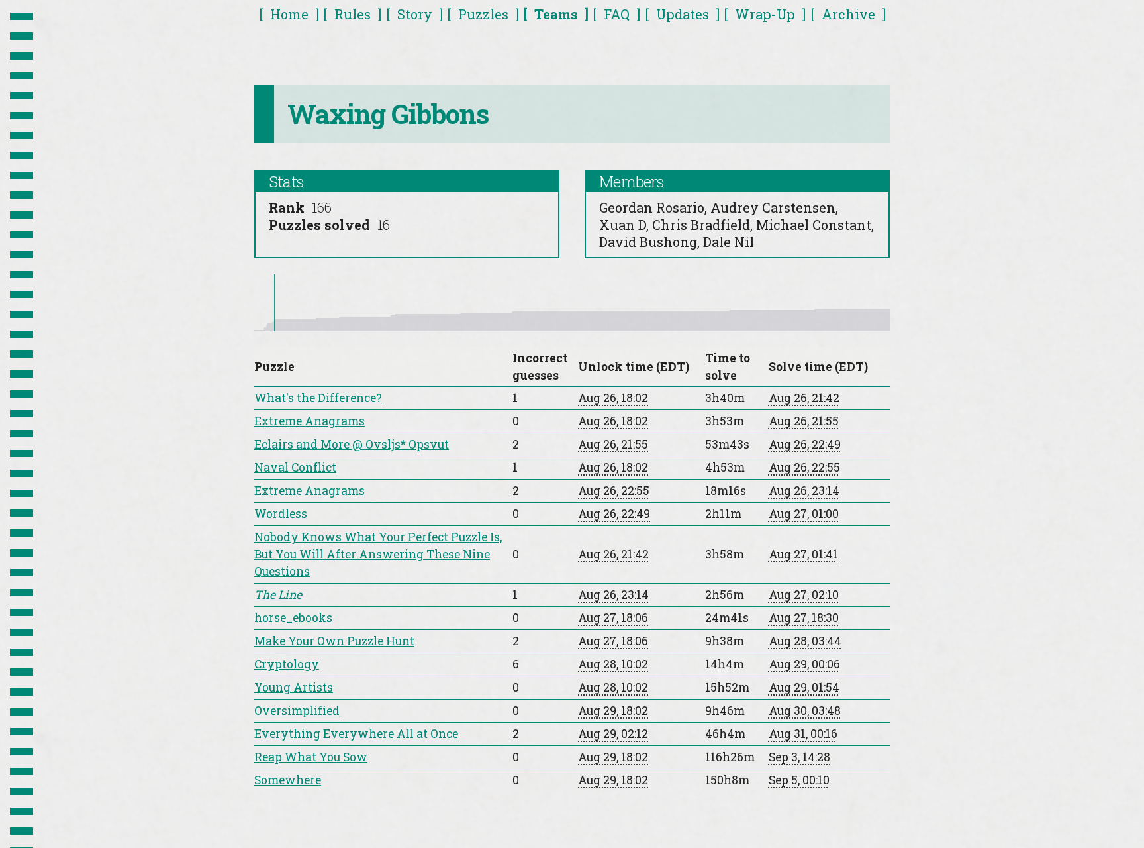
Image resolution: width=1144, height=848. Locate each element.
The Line (278, 594)
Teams (556, 14)
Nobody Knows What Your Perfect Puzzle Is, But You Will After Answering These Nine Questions (378, 554)
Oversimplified (297, 710)
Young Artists (293, 687)
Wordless (280, 513)
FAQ (617, 14)
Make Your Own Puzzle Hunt (334, 641)
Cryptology (286, 664)
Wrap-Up (765, 14)
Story (414, 14)
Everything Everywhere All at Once (356, 733)
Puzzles (483, 14)
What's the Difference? (318, 397)
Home (289, 14)
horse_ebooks (293, 617)
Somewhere (287, 780)
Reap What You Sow (310, 757)
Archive (848, 14)
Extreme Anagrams (309, 421)
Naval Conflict (295, 467)
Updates (682, 14)
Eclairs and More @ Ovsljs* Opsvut (351, 444)
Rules (352, 14)
